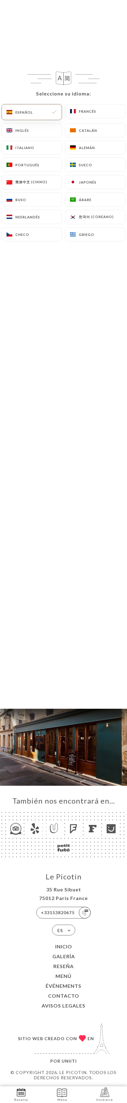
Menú (63, 976)
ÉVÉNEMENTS (63, 986)
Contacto (63, 996)
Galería (63, 956)
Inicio (63, 946)
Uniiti (69, 1061)
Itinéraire (104, 1099)
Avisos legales (63, 1005)
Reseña (63, 966)
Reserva (21, 1099)
